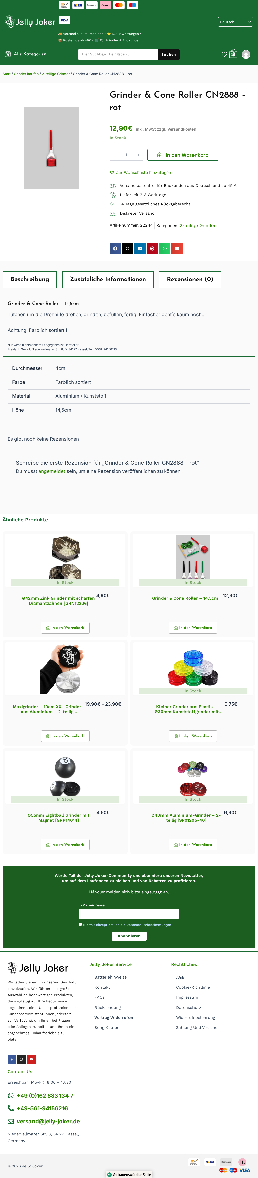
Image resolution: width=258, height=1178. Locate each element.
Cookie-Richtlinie (193, 987)
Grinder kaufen (26, 74)
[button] (140, 172)
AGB (180, 977)
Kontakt (102, 987)
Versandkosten (181, 129)
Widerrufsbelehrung (195, 1017)
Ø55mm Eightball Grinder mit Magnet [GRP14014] (58, 818)
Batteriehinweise (110, 977)
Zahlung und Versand (197, 1027)
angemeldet (51, 471)
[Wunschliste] (224, 54)
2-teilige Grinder (56, 74)
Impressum (187, 997)
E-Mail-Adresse (92, 905)
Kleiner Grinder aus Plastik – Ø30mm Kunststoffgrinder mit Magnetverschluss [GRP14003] (187, 712)
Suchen (168, 54)
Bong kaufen (106, 1027)
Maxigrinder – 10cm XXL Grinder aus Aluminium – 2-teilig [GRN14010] (47, 712)
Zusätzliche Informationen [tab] (108, 280)
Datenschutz (188, 1007)
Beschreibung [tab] (29, 280)
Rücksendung (107, 1007)
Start (7, 74)
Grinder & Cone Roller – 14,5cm (185, 598)
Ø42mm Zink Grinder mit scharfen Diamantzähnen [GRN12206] (58, 601)
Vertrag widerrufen (113, 1017)
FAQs (99, 997)
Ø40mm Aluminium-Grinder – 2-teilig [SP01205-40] (186, 818)
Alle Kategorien (30, 54)
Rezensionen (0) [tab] (190, 280)
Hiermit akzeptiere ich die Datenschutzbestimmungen (127, 925)
